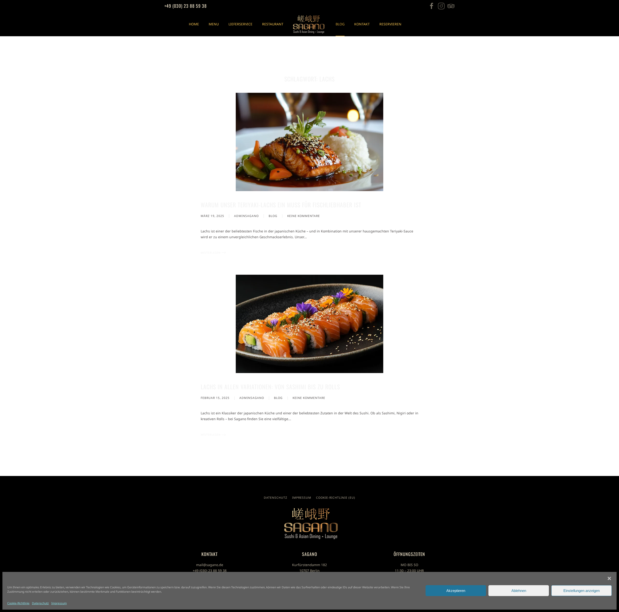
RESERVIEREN (390, 24)
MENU (214, 24)
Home (194, 24)
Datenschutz (40, 603)
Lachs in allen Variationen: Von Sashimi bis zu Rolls (270, 386)
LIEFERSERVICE (240, 24)
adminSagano (246, 216)
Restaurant (272, 24)
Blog (340, 24)
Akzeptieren (455, 591)
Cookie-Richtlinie (18, 603)
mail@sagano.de (209, 564)
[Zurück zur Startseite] (309, 24)
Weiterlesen (211, 252)
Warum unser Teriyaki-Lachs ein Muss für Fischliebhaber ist (281, 204)
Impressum (59, 603)
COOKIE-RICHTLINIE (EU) (335, 498)
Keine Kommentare (303, 216)
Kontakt (362, 24)
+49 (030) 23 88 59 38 (185, 6)
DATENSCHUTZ (275, 498)
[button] (609, 578)
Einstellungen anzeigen (581, 591)
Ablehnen (518, 591)
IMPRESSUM (301, 498)
